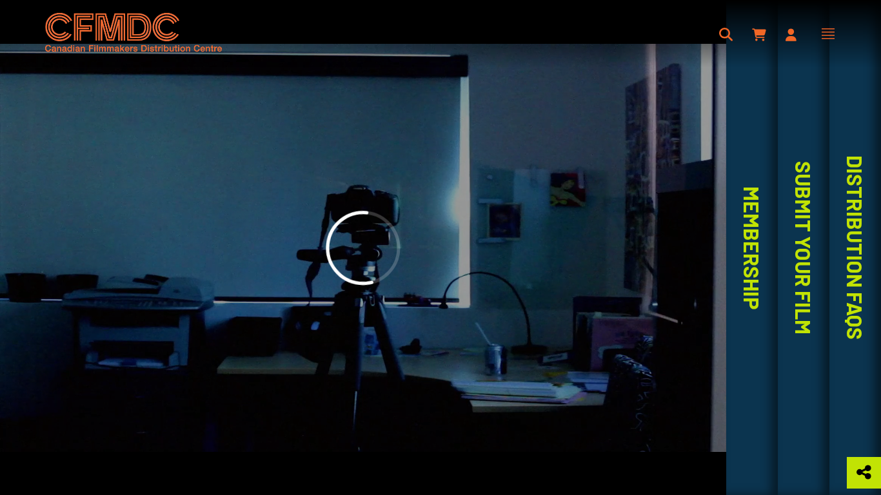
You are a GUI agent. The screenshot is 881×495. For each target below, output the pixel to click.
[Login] (791, 34)
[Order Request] (760, 34)
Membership (752, 247)
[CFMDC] (134, 33)
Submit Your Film (803, 248)
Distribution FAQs (855, 247)
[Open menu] (828, 33)
